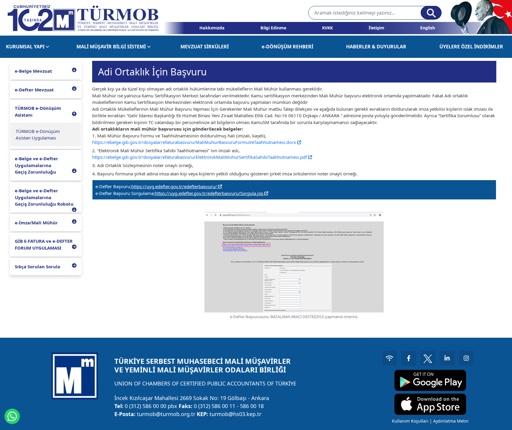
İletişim (376, 28)
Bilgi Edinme (273, 28)
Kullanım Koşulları (410, 421)
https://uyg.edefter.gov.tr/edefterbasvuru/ (174, 186)
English (427, 28)
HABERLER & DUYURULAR (376, 46)
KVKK (327, 28)
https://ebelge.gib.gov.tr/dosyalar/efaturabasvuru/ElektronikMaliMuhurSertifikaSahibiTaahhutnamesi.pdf (200, 157)
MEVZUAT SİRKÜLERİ (204, 46)
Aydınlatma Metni (450, 421)
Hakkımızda (212, 28)
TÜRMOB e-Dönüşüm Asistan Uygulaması (38, 134)
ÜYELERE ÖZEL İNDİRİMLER (471, 46)
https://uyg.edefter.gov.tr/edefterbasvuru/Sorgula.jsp (209, 193)
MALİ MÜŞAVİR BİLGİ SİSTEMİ (111, 46)
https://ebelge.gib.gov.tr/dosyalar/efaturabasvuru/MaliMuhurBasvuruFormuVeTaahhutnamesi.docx (194, 142)
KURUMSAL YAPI (26, 46)
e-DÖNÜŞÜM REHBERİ (287, 46)
